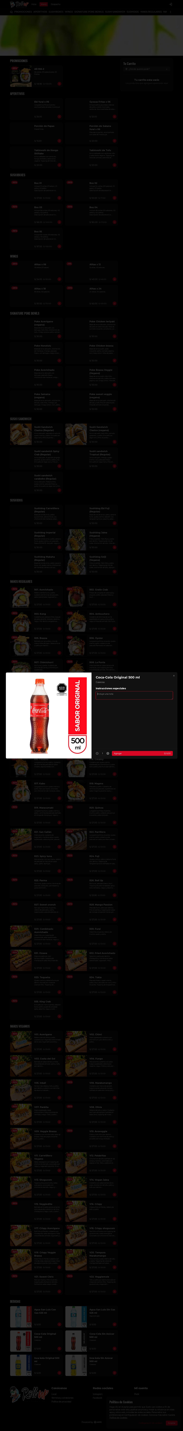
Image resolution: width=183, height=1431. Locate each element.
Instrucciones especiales (111, 688)
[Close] (174, 676)
